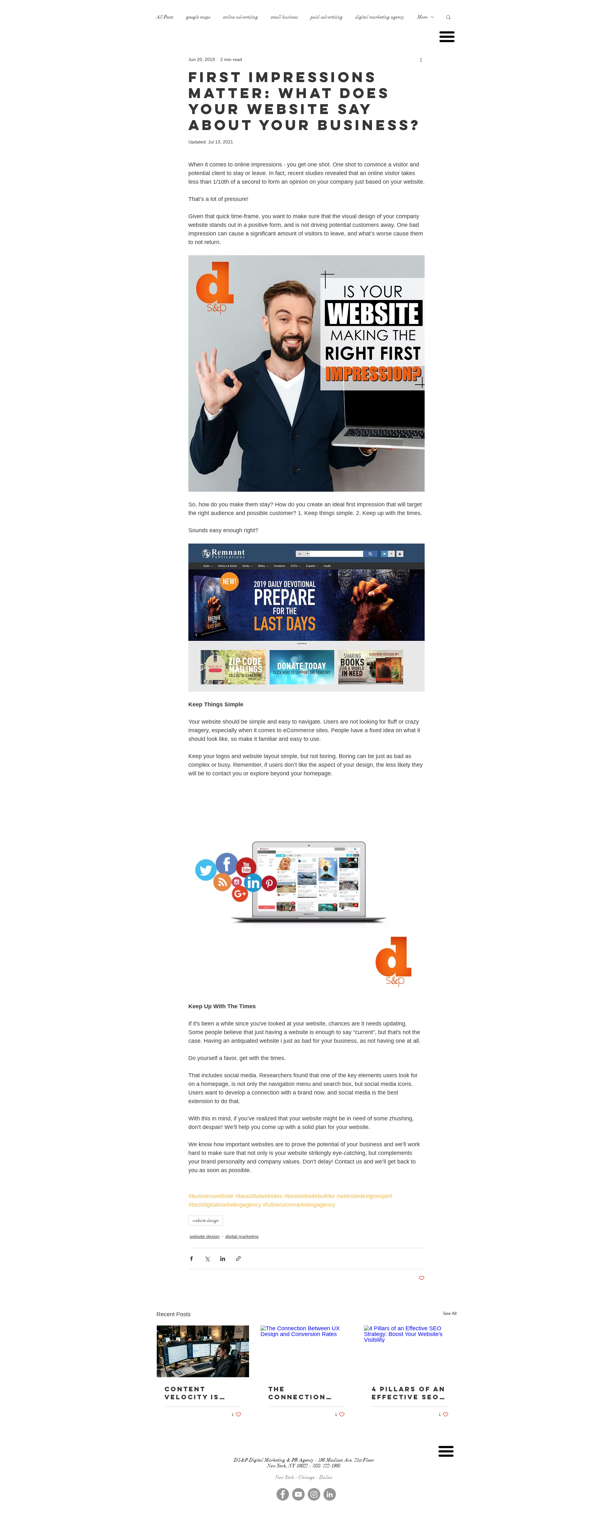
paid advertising (327, 17)
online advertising (240, 17)
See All (450, 1313)
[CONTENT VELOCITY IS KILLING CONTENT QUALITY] (203, 1351)
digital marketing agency (380, 17)
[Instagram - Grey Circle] (314, 1494)
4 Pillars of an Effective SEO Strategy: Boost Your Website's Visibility (408, 1393)
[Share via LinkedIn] (223, 1259)
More (422, 17)
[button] (448, 16)
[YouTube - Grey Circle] (298, 1494)
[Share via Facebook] (191, 1259)
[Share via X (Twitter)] (207, 1259)
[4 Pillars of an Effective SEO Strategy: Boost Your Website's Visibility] (410, 1351)
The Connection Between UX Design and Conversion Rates (297, 1393)
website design (206, 1220)
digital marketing (242, 1236)
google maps (198, 17)
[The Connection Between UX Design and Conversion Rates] (307, 1351)
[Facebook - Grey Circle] (282, 1494)
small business (284, 17)
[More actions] (421, 59)
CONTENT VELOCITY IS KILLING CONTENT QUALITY (191, 1393)
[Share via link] (238, 1259)
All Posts (164, 17)
